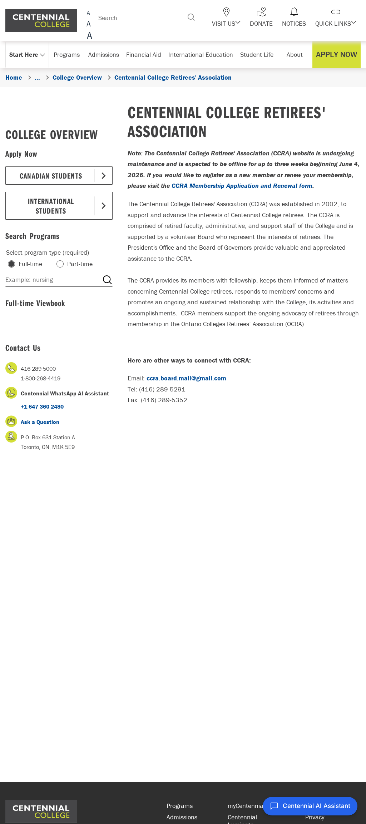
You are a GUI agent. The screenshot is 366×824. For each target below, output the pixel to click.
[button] (226, 17)
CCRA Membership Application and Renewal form (242, 185)
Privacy (314, 817)
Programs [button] (67, 54)
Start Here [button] (23, 54)
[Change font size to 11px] (88, 36)
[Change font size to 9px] (88, 11)
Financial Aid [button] (143, 54)
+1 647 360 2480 (42, 406)
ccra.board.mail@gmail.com (186, 378)
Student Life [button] (256, 54)
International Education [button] (200, 54)
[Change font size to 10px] (88, 24)
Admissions (182, 817)
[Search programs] (107, 280)
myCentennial (246, 805)
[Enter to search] (191, 17)
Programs (180, 805)
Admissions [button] (103, 54)
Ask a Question (40, 421)
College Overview (51, 134)
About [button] (295, 54)
